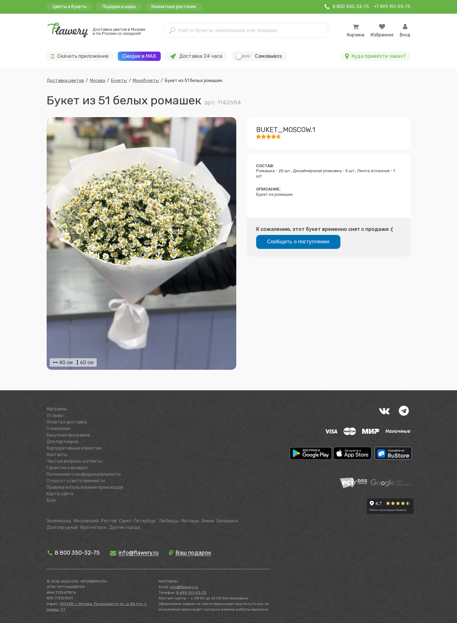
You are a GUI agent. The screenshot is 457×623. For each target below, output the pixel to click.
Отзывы (55, 415)
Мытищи (190, 521)
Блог (51, 500)
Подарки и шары (119, 6)
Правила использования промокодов (85, 487)
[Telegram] (403, 411)
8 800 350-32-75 (76, 552)
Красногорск (93, 527)
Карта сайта (60, 494)
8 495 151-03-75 (191, 592)
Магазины (57, 409)
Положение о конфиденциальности (84, 474)
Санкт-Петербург (137, 521)
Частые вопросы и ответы (74, 461)
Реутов (109, 521)
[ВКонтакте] (384, 411)
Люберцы (169, 521)
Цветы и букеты (70, 6)
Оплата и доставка (67, 422)
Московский (86, 521)
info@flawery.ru (184, 587)
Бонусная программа (68, 435)
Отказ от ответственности (76, 480)
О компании (58, 428)
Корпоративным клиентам (74, 448)
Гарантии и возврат (68, 467)
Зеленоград (59, 521)
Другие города (124, 527)
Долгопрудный (62, 527)
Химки (207, 521)
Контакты (57, 454)
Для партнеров (62, 441)
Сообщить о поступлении (298, 242)
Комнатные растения (173, 6)
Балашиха (227, 521)
